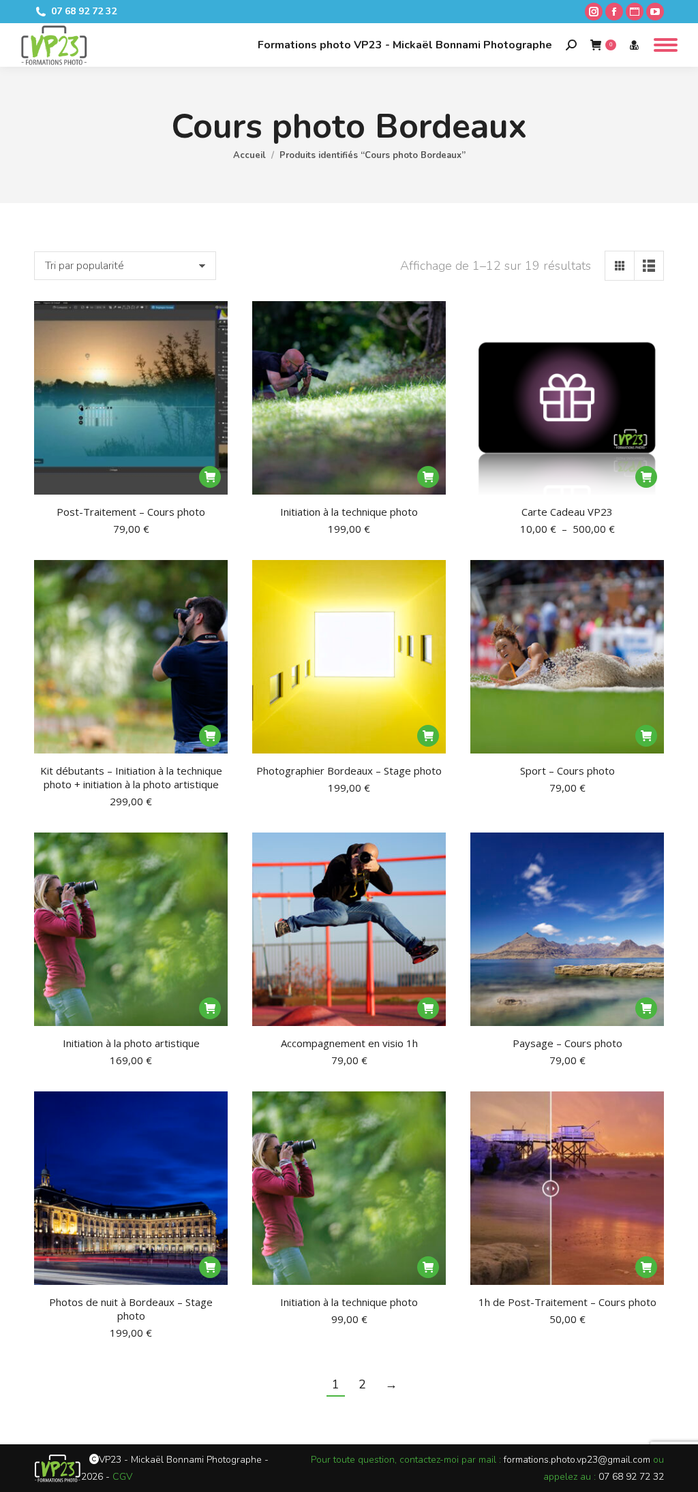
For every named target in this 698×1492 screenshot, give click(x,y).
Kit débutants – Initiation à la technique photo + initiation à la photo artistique (131, 777)
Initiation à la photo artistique (131, 1043)
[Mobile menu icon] (666, 45)
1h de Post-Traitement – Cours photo (567, 1302)
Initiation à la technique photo (349, 511)
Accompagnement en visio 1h (349, 1043)
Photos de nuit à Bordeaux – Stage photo (131, 1308)
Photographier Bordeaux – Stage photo (349, 770)
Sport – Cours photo (567, 770)
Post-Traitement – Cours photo (131, 511)
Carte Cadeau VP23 (567, 511)
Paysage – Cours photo (567, 1043)
